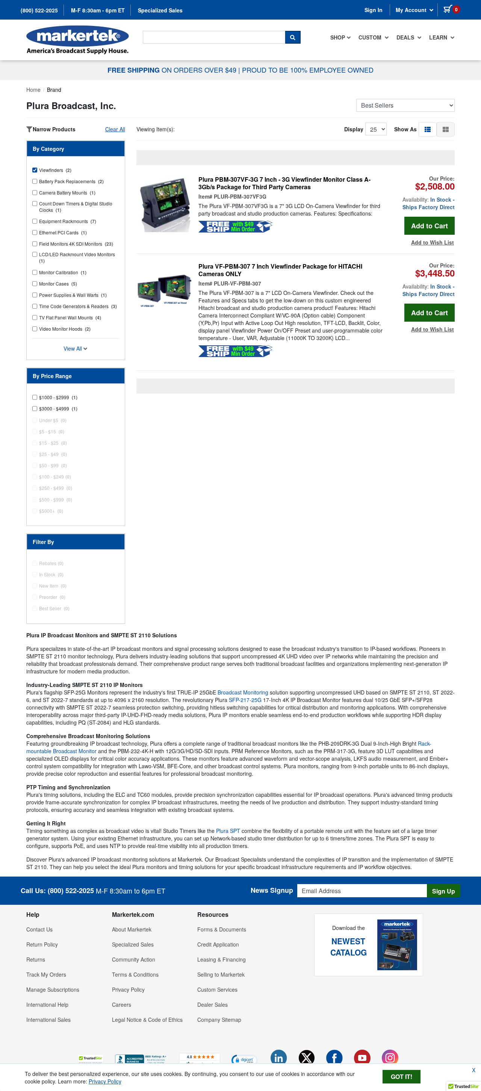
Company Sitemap (219, 1019)
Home (33, 89)
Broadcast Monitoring (243, 692)
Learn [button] (439, 37)
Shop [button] (337, 37)
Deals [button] (406, 37)
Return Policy (42, 944)
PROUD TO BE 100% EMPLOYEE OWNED (308, 69)
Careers (121, 1004)
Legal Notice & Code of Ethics (147, 1019)
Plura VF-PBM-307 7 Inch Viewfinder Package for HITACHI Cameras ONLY (280, 270)
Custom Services (217, 989)
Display (353, 129)
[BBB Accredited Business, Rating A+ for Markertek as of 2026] (141, 1059)
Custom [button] (370, 37)
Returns (35, 959)
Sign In (374, 10)
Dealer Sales (212, 1004)
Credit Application (218, 944)
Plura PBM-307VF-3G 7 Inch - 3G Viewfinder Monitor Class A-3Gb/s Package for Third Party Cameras (284, 183)
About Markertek (131, 929)
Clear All (115, 129)
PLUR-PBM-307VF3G (240, 196)
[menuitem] (341, 37)
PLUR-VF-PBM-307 (237, 283)
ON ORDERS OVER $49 (172, 69)
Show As (405, 129)
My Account (412, 10)
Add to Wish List (432, 242)
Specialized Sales (160, 10)
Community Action (133, 959)
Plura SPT (228, 830)
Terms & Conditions (135, 974)
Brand (54, 89)
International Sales (48, 1019)
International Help (47, 1004)
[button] (428, 129)
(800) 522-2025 (39, 10)
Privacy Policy (128, 989)
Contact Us (39, 929)
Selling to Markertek (221, 974)
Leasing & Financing (221, 959)
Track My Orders (46, 974)
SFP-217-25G (245, 700)
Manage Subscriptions (52, 989)
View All (73, 348)
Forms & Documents (221, 929)
